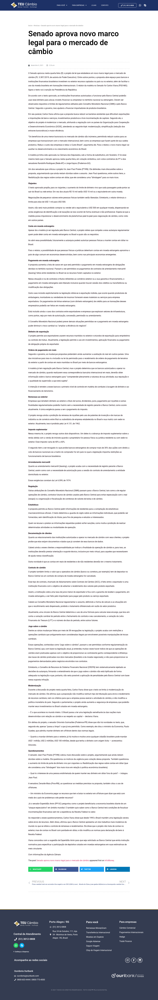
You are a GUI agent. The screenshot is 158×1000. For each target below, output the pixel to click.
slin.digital (102, 990)
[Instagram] (127, 960)
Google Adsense (93, 941)
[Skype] (22, 945)
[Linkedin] (140, 960)
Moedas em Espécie (95, 937)
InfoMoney (109, 860)
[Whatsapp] (16, 945)
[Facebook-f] (133, 960)
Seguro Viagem (92, 946)
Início (30, 25)
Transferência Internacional (98, 932)
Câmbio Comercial (127, 928)
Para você (61, 5)
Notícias (37, 25)
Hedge (122, 937)
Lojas (93, 5)
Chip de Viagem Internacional (99, 950)
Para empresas (78, 5)
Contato (104, 5)
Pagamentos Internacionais (131, 932)
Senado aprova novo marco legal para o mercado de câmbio (62, 860)
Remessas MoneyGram (96, 928)
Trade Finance (125, 941)
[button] (40, 869)
